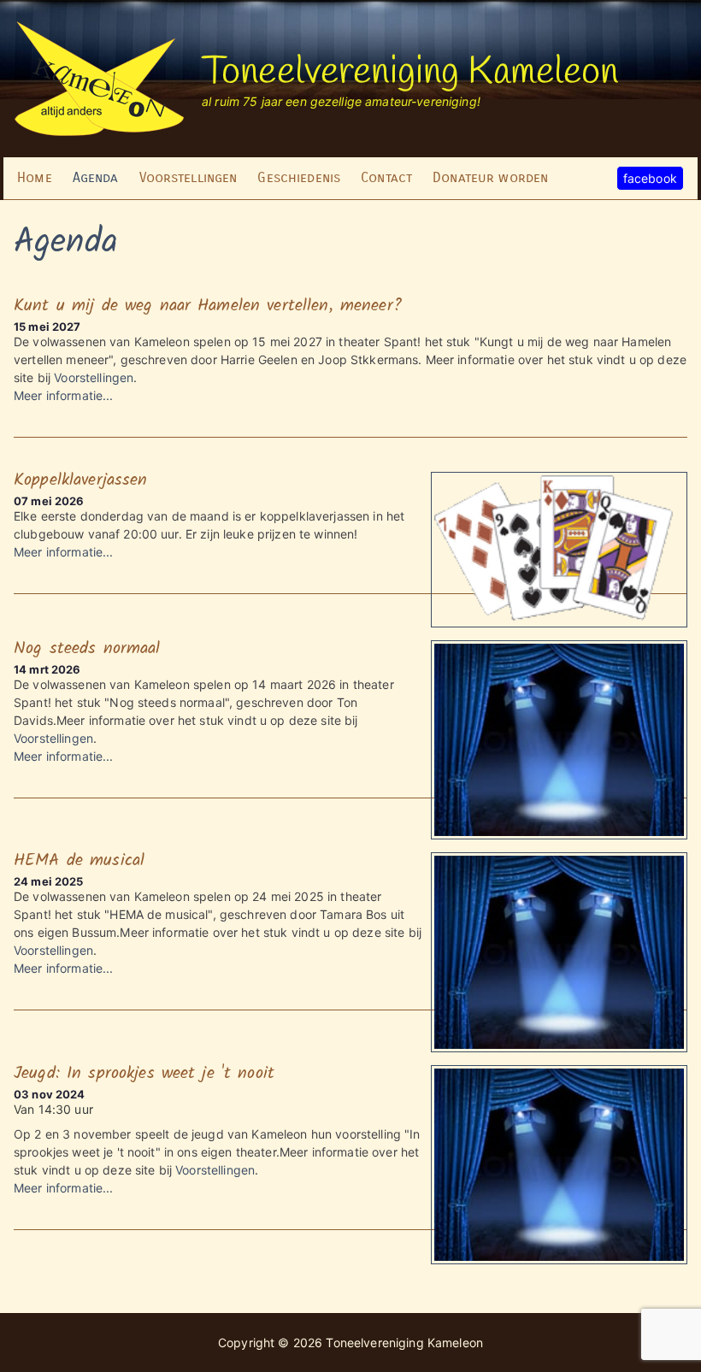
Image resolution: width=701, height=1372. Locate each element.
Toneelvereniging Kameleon (410, 72)
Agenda (96, 177)
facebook (650, 178)
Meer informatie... (64, 395)
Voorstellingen (188, 177)
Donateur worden (490, 177)
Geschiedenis (298, 177)
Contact (386, 177)
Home (34, 177)
